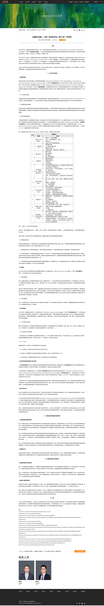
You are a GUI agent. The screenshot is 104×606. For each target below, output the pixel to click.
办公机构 (76, 1)
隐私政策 (25, 601)
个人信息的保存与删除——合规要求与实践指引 (33, 551)
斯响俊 (37, 581)
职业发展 (81, 1)
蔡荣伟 (20, 581)
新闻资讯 (71, 1)
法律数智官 (86, 1)
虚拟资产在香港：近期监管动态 (54, 551)
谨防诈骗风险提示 (31, 601)
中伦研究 (46, 1)
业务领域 (27, 1)
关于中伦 (21, 1)
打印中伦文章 (81, 551)
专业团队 (39, 1)
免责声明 (20, 601)
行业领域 (33, 1)
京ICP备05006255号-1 (37, 603)
